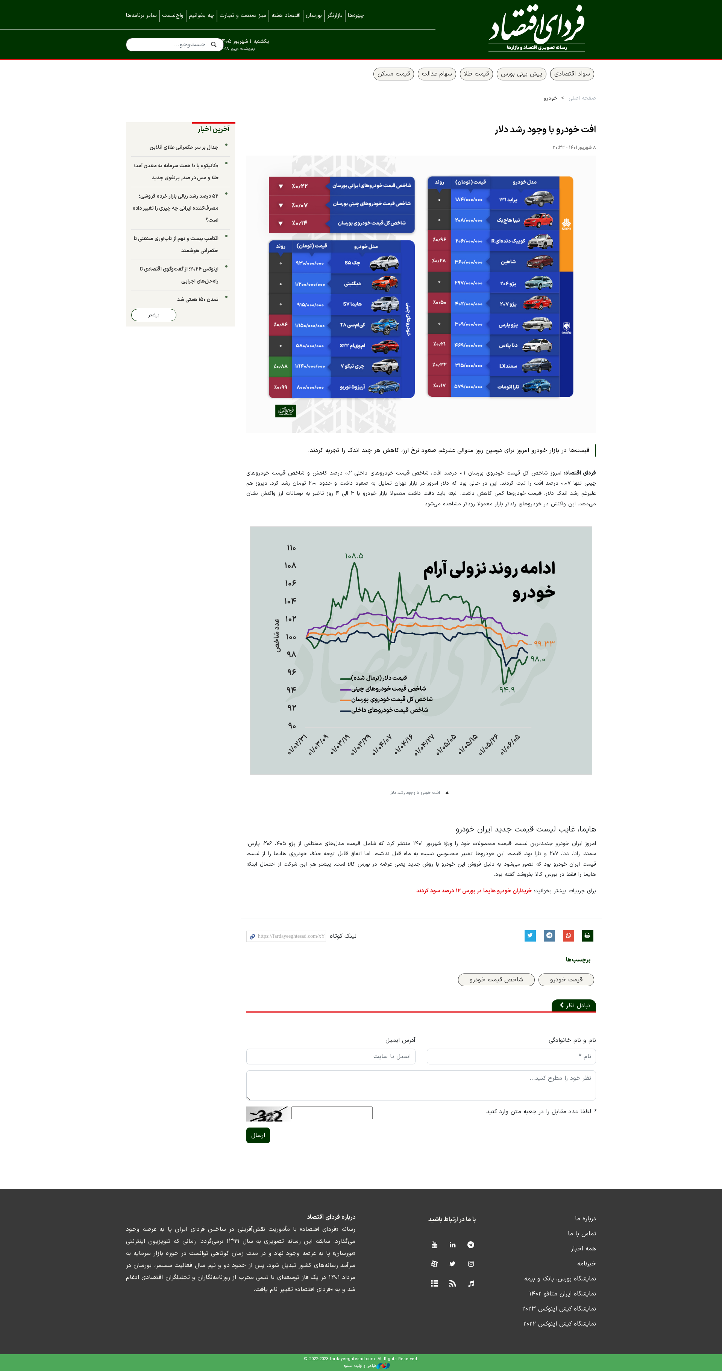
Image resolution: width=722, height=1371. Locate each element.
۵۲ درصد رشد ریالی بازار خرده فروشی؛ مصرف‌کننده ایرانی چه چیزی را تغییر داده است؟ (175, 208)
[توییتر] (452, 1264)
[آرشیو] (434, 1284)
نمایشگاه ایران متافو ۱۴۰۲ (562, 1293)
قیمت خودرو (566, 979)
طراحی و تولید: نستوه (360, 1366)
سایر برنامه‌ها (141, 15)
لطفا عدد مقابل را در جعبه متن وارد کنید (541, 1111)
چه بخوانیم (201, 15)
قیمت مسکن (394, 74)
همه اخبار (583, 1248)
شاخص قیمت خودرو (496, 979)
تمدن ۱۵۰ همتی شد (197, 300)
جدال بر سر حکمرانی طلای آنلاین (184, 147)
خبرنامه (586, 1263)
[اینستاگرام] (471, 1264)
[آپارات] (434, 1264)
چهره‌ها (356, 15)
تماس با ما (582, 1233)
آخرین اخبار (214, 129)
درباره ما (585, 1218)
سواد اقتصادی (572, 74)
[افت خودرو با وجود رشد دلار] (421, 294)
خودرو (550, 98)
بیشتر (153, 315)
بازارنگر (335, 15)
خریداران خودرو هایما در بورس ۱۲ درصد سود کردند (474, 891)
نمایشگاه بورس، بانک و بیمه (560, 1278)
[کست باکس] (471, 1284)
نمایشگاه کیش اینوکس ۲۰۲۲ (559, 1324)
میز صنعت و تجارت (243, 15)
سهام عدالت (437, 74)
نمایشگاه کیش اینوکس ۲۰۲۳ (559, 1309)
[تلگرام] (471, 1245)
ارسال (258, 1135)
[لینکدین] (452, 1245)
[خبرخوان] (452, 1284)
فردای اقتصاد (526, 29)
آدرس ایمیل (400, 1040)
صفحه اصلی (582, 98)
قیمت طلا (476, 74)
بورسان (314, 15)
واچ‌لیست (173, 15)
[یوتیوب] (434, 1245)
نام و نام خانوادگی (572, 1040)
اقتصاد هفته (286, 15)
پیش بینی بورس (521, 74)
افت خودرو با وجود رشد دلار (545, 130)
